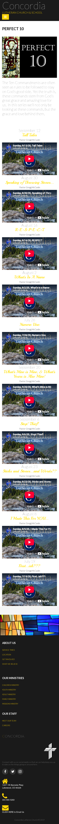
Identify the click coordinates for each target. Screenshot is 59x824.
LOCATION (6, 655)
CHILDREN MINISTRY (10, 685)
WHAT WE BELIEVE (10, 664)
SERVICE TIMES (8, 650)
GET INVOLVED (8, 659)
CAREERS (6, 725)
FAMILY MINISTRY (9, 699)
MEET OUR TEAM (9, 721)
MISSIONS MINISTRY (10, 704)
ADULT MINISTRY (9, 694)
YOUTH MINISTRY (9, 690)
